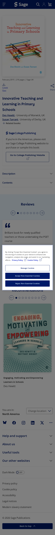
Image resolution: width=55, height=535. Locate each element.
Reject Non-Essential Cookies (27, 283)
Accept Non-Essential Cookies (27, 276)
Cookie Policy (33, 260)
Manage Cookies (27, 268)
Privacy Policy (17, 260)
